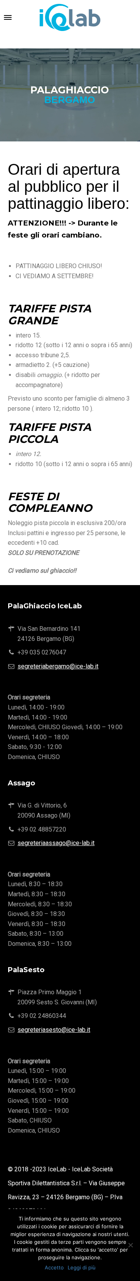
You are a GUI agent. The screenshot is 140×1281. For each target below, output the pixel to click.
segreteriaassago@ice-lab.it (56, 843)
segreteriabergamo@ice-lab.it (58, 666)
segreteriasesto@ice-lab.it (54, 1029)
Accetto (54, 1267)
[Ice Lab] (70, 17)
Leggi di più (82, 1267)
